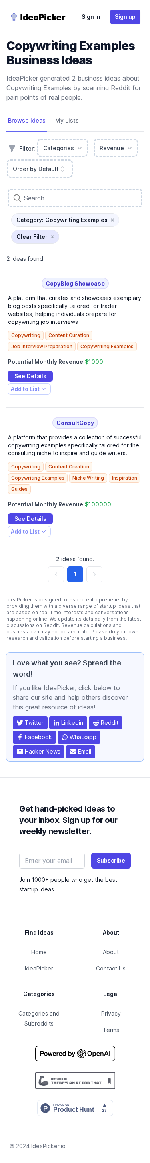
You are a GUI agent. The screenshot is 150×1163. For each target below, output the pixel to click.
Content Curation (68, 335)
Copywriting (25, 335)
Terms (111, 1029)
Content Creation (68, 467)
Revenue (112, 148)
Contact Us (111, 968)
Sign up (125, 16)
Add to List (25, 390)
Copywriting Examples (107, 346)
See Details (30, 376)
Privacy (111, 1013)
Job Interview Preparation (41, 346)
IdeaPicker (39, 968)
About (111, 952)
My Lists (67, 120)
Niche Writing (88, 478)
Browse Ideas (27, 120)
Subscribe (111, 860)
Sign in (91, 16)
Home (39, 952)
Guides (19, 489)
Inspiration (124, 478)
